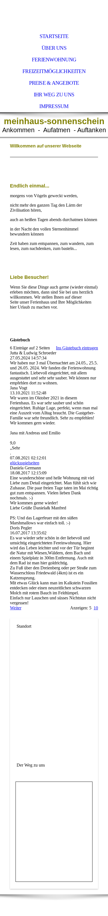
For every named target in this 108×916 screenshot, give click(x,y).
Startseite (54, 36)
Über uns (54, 48)
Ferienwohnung (54, 59)
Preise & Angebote (54, 83)
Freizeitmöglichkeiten (54, 71)
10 (96, 607)
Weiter (15, 607)
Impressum (53, 106)
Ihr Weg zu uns (54, 94)
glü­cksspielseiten (24, 462)
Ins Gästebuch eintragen (77, 348)
